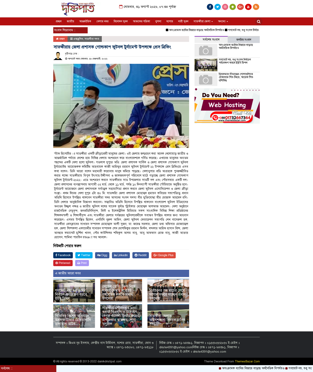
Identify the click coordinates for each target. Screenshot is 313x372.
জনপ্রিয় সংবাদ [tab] (243, 40)
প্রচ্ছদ (59, 21)
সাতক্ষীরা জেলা (202, 21)
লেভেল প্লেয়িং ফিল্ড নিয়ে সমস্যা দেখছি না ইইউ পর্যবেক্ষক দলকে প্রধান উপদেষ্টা (118, 292)
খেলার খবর (102, 21)
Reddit (142, 255)
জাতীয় (70, 21)
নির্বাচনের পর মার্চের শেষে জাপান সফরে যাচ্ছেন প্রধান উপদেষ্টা (167, 294)
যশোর (169, 21)
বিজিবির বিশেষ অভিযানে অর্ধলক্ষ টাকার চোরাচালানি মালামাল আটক (73, 320)
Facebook (64, 255)
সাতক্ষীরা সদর (92, 38)
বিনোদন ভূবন (121, 21)
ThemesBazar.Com (247, 361)
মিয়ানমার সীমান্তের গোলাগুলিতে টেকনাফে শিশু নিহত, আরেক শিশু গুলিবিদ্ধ (236, 77)
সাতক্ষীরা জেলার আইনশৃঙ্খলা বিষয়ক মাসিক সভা (167, 320)
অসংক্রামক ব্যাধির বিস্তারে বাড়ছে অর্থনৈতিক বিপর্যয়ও (184, 30)
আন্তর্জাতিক (85, 21)
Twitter (85, 255)
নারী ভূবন (183, 21)
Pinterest (64, 263)
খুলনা (158, 21)
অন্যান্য (222, 21)
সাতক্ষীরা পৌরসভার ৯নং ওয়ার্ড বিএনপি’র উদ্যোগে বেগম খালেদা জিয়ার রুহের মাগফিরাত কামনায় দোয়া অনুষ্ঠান (120, 316)
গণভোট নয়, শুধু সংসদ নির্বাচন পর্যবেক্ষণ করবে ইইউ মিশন (247, 30)
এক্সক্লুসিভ (78, 38)
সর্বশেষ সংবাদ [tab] (211, 40)
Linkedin (122, 255)
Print (83, 263)
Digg (104, 255)
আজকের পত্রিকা (141, 21)
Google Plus (165, 255)
